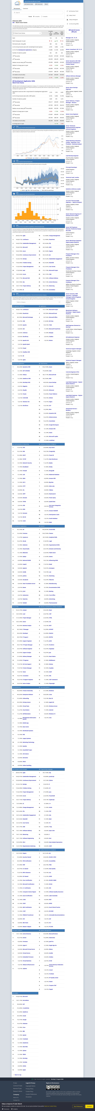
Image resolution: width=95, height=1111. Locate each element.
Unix (50, 717)
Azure (24, 251)
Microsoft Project (53, 270)
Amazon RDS (52, 478)
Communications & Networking (21, 444)
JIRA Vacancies (38, 4)
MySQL (51, 463)
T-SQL (50, 826)
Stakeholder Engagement (55, 258)
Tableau (51, 490)
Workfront (25, 405)
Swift (50, 846)
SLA (50, 872)
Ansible (51, 953)
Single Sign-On (53, 945)
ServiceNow (52, 289)
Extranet (25, 513)
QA (50, 255)
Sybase (24, 1050)
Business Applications (19, 363)
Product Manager (27, 668)
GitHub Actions (53, 417)
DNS (24, 451)
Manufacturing (53, 583)
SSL (23, 490)
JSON (50, 641)
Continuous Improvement (29, 255)
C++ (50, 803)
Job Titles (16, 606)
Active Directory (53, 282)
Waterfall (51, 262)
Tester (24, 672)
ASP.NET (51, 629)
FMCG (24, 761)
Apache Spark (26, 344)
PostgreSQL (52, 451)
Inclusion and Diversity (55, 548)
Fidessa (24, 374)
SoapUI (24, 564)
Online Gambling (27, 765)
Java (50, 792)
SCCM (50, 961)
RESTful (51, 637)
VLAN (24, 521)
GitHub (51, 398)
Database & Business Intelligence (48, 444)
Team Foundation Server (29, 583)
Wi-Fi (24, 482)
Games (51, 556)
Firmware (25, 941)
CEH (24, 919)
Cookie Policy (29, 1091)
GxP (50, 919)
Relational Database (54, 474)
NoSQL (51, 466)
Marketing (51, 576)
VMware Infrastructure (28, 964)
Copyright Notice (30, 1086)
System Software (18, 930)
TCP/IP (24, 459)
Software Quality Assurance (56, 892)
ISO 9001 (51, 911)
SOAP (50, 672)
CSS (50, 621)
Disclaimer (29, 1097)
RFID (24, 509)
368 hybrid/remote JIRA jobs (74, 31)
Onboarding (26, 698)
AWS (50, 247)
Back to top (18, 1075)
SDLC (24, 842)
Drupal (24, 348)
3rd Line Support (27, 664)
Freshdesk (25, 1039)
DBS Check (25, 922)
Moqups (51, 332)
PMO (50, 864)
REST (50, 625)
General (42, 526)
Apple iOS (51, 702)
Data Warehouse (53, 459)
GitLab (24, 541)
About (46, 4)
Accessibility (52, 861)
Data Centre (26, 726)
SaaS (24, 270)
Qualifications (17, 850)
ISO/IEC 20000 (52, 880)
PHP (50, 811)
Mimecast (51, 390)
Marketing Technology (28, 742)
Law (50, 572)
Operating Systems (45, 687)
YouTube (25, 1062)
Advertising (52, 599)
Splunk (24, 1035)
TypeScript (51, 799)
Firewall (25, 470)
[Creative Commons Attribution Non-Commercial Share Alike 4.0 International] (64, 1087)
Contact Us (16, 1100)
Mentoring (51, 286)
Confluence (25, 239)
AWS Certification (27, 907)
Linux (50, 694)
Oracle (24, 1015)
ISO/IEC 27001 (52, 857)
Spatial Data (52, 501)
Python (51, 780)
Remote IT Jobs (17, 1088)
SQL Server (52, 447)
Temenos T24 (26, 401)
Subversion (25, 595)
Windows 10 (52, 714)
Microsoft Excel (53, 313)
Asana (50, 432)
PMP (24, 864)
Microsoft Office (53, 317)
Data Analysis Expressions (55, 842)
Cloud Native (26, 710)
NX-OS (24, 517)
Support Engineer (27, 641)
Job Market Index (28, 4)
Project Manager (27, 617)
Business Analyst (27, 625)
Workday (25, 1058)
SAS (24, 329)
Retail (50, 564)
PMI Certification (27, 861)
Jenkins (24, 576)
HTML (50, 617)
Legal (50, 541)
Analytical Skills (53, 537)
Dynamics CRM (26, 367)
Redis (50, 522)
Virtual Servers (26, 953)
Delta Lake (51, 486)
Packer (51, 981)
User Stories (52, 266)
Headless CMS (26, 352)
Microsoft (25, 247)
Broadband (25, 466)
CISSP (24, 903)
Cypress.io (25, 537)
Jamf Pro (51, 941)
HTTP (24, 486)
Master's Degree (27, 926)
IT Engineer (25, 660)
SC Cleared (25, 868)
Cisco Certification (27, 880)
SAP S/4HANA (26, 370)
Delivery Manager (27, 656)
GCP (50, 405)
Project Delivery (27, 286)
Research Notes (17, 1091)
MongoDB (51, 470)
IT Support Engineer (28, 679)
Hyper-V (25, 945)
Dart (50, 838)
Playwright (52, 683)
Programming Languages (47, 769)
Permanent (17, 8)
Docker (24, 937)
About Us (15, 1097)
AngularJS (51, 648)
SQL (24, 282)
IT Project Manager (27, 645)
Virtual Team (26, 706)
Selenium (25, 545)
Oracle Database (53, 518)
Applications (43, 306)
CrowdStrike (26, 1008)
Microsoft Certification (28, 884)
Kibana (51, 949)
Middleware (52, 660)
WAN (24, 478)
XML (50, 675)
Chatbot (51, 336)
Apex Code (52, 830)
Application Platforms (19, 306)
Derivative (25, 757)
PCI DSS (51, 926)
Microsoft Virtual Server (29, 949)
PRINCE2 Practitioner (28, 915)
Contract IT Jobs (17, 1086)
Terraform (51, 645)
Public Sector (52, 552)
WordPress (25, 336)
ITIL (50, 243)
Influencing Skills (53, 560)
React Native (52, 656)
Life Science (26, 754)
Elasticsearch (52, 494)
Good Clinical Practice (54, 907)
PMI (24, 734)
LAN (24, 474)
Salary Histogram (73, 19)
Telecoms (51, 579)
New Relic (25, 1046)
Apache (24, 325)
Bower (24, 587)
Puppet (51, 989)
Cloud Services (44, 363)
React (50, 610)
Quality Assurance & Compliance (48, 850)
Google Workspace (54, 425)
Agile (24, 235)
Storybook (25, 579)
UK (13, 22)
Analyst (25, 610)
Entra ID (51, 386)
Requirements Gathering (29, 846)
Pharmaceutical (53, 603)
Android (51, 710)
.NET (50, 614)
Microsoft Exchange (28, 317)
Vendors (16, 993)
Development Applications (25, 50)
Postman (25, 533)
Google (24, 1019)
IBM (24, 1031)
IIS (23, 356)
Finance (51, 533)
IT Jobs (15, 1083)
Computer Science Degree (29, 892)
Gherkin (51, 633)
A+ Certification (27, 888)
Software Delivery (53, 278)
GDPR (50, 876)
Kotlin (50, 807)
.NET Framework (53, 679)
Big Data (51, 482)
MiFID (50, 903)
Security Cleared (27, 857)
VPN (24, 447)
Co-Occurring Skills (74, 24)
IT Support (25, 637)
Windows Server (53, 706)
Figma (50, 401)
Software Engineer (27, 648)
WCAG (50, 884)
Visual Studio (26, 548)
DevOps (25, 258)
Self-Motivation (27, 714)
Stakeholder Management (29, 243)
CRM (50, 274)
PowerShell (52, 795)
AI (23, 289)
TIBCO (24, 1054)
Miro (50, 409)
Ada (50, 815)
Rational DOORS (27, 560)
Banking (51, 591)
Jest (50, 652)
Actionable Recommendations (56, 915)
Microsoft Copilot (53, 436)
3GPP (24, 494)
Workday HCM (26, 382)
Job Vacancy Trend (73, 11)
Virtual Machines (27, 961)
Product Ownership (28, 690)
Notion (51, 340)
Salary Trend (72, 15)
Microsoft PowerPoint (54, 329)
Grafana (51, 957)
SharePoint (52, 239)
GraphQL (51, 668)
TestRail (25, 603)
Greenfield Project (27, 750)
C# (49, 788)
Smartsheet (52, 421)
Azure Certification (27, 895)
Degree (51, 251)
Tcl (49, 823)
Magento (25, 386)
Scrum (24, 274)
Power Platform (53, 394)
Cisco (24, 1027)
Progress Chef (52, 985)
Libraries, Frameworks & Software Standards (51, 606)
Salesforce (25, 1012)
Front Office (52, 595)
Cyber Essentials (53, 895)
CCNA (24, 899)
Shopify (25, 390)
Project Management (28, 266)
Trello (50, 325)
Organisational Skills (54, 545)
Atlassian (25, 1023)
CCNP (24, 911)
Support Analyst (27, 652)
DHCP (24, 455)
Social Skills (52, 529)
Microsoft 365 (26, 278)
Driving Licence (27, 702)
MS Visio (51, 321)
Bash (50, 819)
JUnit (24, 591)
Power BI (51, 455)
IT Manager (25, 629)
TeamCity (25, 599)
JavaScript (51, 776)
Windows (51, 690)
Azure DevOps (52, 382)
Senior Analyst (26, 683)
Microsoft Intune (53, 933)
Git (23, 529)
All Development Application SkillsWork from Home (23, 82)
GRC (50, 888)
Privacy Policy (29, 1089)
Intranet (25, 497)
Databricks (25, 1042)
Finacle (24, 394)
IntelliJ (24, 572)
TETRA (24, 501)
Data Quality (52, 868)
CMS (24, 321)
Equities (25, 746)
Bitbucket (25, 552)
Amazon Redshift (53, 510)
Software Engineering (28, 838)
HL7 (50, 922)
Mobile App (26, 723)
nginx (24, 359)
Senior (24, 621)
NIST (50, 899)
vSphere (25, 968)
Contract (25, 8)
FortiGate (51, 974)
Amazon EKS (52, 428)
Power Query (52, 497)
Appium (25, 568)
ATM (24, 505)
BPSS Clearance (27, 872)
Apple (24, 1070)
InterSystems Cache (54, 514)
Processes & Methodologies (20, 769)
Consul (51, 970)
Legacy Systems (27, 738)
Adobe (24, 1066)
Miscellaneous (17, 687)
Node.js (51, 664)
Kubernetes (52, 937)
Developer (25, 633)
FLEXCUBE (25, 398)
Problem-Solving (27, 262)
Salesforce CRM (27, 378)
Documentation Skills (54, 587)
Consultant (25, 675)
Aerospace (51, 568)
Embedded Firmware (28, 957)
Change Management (54, 235)
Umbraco (25, 332)
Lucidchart (51, 440)
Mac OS (51, 698)
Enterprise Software (28, 694)
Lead (24, 614)
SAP (24, 1004)
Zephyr (24, 556)
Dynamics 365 (52, 413)
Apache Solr (26, 340)
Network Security (27, 463)
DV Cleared (25, 876)
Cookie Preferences (31, 1094)
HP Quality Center (53, 977)
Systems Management (46, 930)
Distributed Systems (28, 730)
